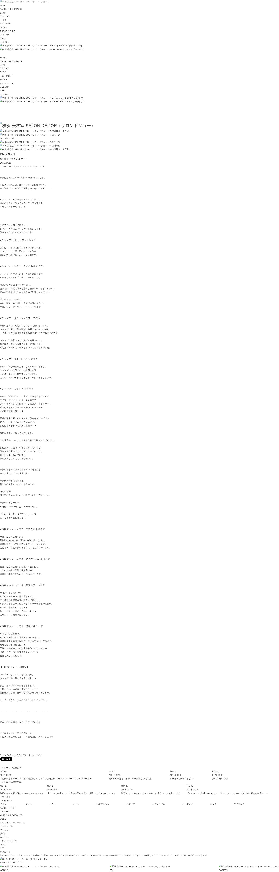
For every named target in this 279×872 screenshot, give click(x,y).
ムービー (4, 837)
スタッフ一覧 (6, 826)
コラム (3, 844)
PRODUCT (5, 811)
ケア (2, 848)
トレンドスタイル (8, 841)
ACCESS (223, 870)
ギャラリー (5, 830)
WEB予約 (4, 870)
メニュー (4, 819)
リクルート (5, 852)
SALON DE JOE (8, 808)
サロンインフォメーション (13, 822)
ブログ (3, 833)
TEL (112, 870)
